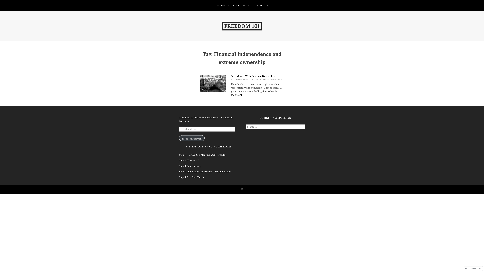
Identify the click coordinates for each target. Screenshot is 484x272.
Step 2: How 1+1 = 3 (189, 160)
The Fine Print (261, 5)
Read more (236, 95)
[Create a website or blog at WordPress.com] (242, 189)
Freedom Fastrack (191, 139)
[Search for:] (275, 127)
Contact (219, 5)
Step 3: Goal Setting (190, 166)
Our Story (238, 5)
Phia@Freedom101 (272, 79)
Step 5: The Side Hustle (192, 177)
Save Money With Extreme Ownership (253, 76)
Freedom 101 (242, 26)
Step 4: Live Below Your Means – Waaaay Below (205, 171)
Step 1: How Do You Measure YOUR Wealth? (202, 155)
